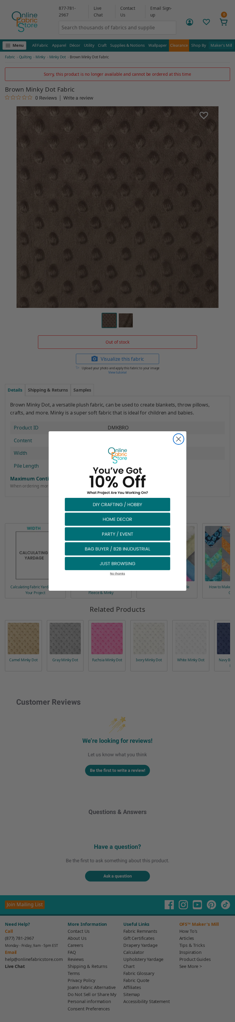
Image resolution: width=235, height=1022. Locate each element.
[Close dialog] (178, 439)
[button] (117, 504)
